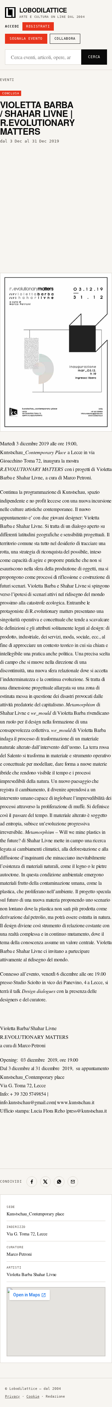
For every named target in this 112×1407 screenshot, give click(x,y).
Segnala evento (26, 39)
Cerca (94, 57)
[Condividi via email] (73, 1181)
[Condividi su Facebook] (31, 1181)
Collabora (65, 39)
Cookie (32, 1396)
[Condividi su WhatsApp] (59, 1181)
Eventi (7, 80)
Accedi (12, 26)
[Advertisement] (56, 206)
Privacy (12, 1396)
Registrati (38, 26)
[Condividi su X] (45, 1181)
